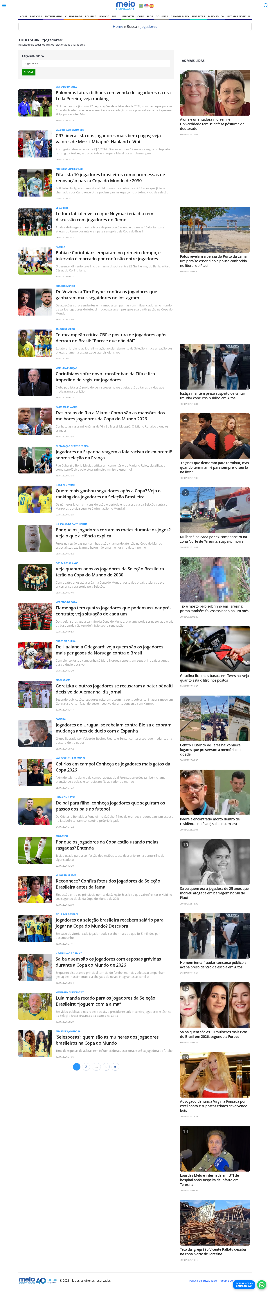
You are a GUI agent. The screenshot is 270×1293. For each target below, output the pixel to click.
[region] (215, 173)
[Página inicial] (126, 5)
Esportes (128, 16)
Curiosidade (73, 16)
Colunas (162, 16)
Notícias (36, 16)
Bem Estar (198, 16)
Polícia (104, 16)
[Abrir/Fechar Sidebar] (4, 5)
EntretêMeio (53, 16)
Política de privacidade (203, 1280)
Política (90, 16)
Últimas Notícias (239, 16)
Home (23, 16)
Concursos (145, 16)
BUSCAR (29, 72)
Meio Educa (216, 16)
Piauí (115, 16)
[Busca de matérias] (266, 7)
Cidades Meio (180, 16)
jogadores (149, 26)
